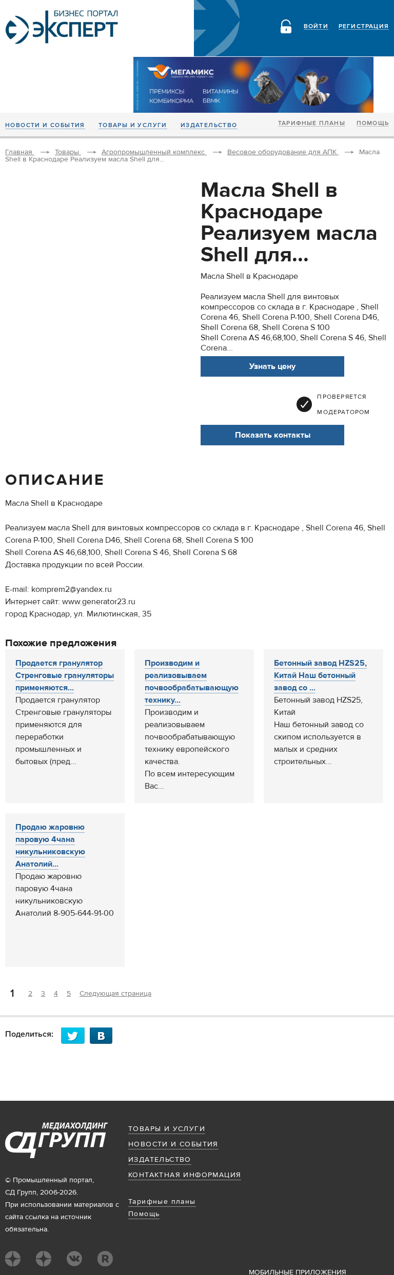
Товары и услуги (132, 125)
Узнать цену (272, 366)
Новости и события (45, 125)
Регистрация (364, 27)
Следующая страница (115, 993)
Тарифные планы (311, 123)
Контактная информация (184, 1175)
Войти (316, 27)
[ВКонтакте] (104, 1035)
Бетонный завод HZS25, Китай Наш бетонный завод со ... (320, 675)
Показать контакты (272, 435)
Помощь (373, 123)
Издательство (209, 125)
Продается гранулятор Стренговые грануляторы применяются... (64, 675)
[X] (75, 1035)
